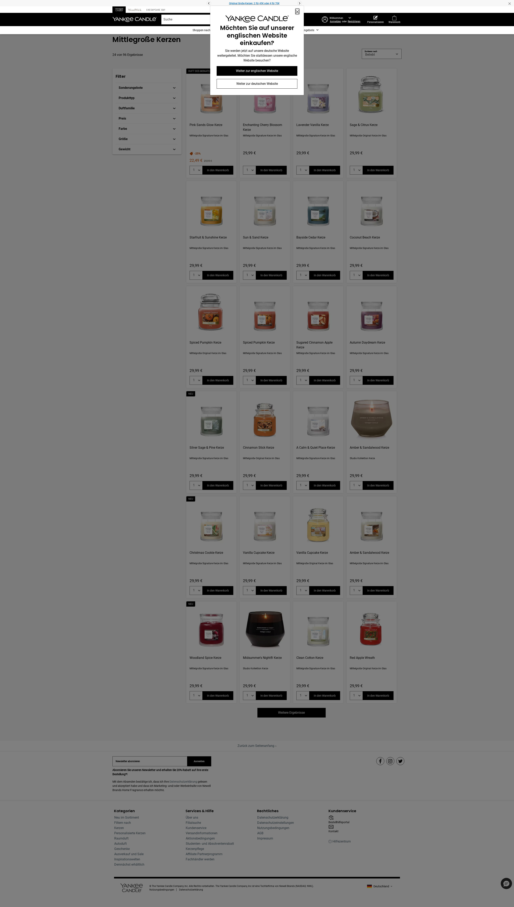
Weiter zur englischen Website (257, 71)
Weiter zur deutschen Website (257, 84)
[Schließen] (297, 11)
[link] (257, 19)
